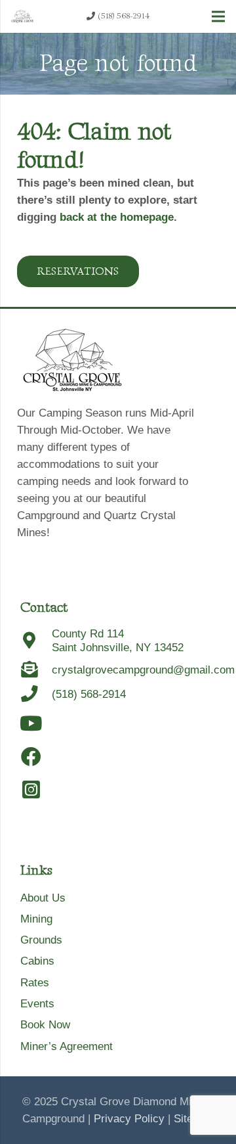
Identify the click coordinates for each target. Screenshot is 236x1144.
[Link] (22, 16)
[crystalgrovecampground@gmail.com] (36, 670)
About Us (43, 898)
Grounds (41, 940)
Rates (34, 982)
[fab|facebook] (31, 757)
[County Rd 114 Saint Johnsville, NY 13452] (36, 641)
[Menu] (218, 16)
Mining (36, 919)
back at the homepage (117, 217)
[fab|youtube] (31, 723)
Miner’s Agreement (66, 1046)
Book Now (45, 1024)
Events (37, 1003)
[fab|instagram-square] (31, 790)
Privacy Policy (129, 1118)
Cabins (37, 961)
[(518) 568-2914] (36, 694)
